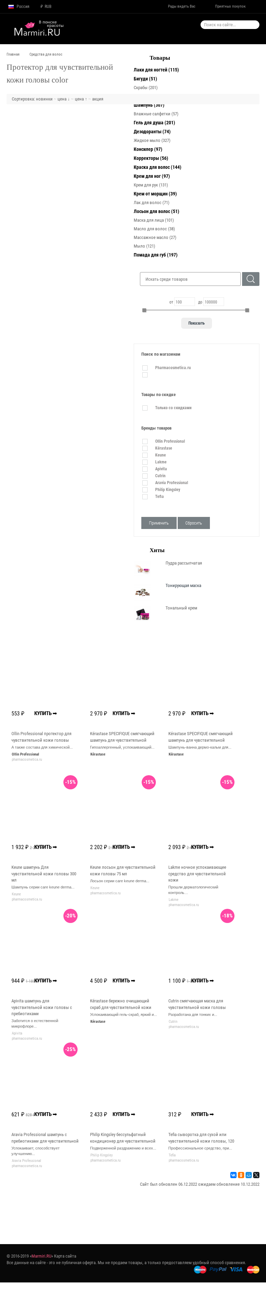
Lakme (173, 899)
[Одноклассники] (241, 1175)
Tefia (172, 1155)
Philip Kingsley (101, 1155)
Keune (16, 894)
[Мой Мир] (249, 1175)
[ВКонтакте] (233, 1175)
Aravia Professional (26, 1160)
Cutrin (173, 1021)
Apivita (17, 1033)
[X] (256, 1175)
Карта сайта (65, 1256)
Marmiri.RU (41, 1256)
